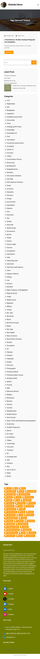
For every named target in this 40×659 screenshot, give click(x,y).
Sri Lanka (10, 434)
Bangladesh (11, 110)
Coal (8, 136)
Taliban (9, 440)
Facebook (11, 604)
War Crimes (30, 536)
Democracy (11, 162)
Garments (10, 215)
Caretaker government (14, 117)
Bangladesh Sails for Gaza (9, 80)
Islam (9, 270)
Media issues (11, 300)
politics (9, 381)
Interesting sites (12, 260)
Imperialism (11, 254)
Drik (17, 500)
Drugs (9, 185)
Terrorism (10, 447)
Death (19, 497)
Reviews (9, 401)
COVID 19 (10, 149)
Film (8, 211)
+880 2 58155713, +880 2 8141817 (16, 633)
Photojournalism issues (15, 375)
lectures (9, 283)
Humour (9, 247)
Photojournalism (12, 372)
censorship (31, 491)
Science (9, 404)
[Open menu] (38, 5)
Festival (32, 503)
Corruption (10, 146)
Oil (8, 349)
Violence (10, 463)
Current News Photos (14, 159)
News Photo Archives (14, 339)
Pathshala (10, 359)
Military (9, 306)
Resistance (10, 398)
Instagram (11, 614)
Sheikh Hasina (12, 414)
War (8, 466)
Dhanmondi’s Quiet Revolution (10, 83)
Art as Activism (7, 78)
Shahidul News (15, 4)
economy (10, 189)
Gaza (20, 506)
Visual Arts (10, 536)
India (8, 257)
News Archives (12, 336)
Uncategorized (12, 457)
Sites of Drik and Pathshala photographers (21, 421)
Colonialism (11, 140)
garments (10, 506)
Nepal (9, 326)
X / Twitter (11, 599)
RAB (8, 388)
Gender (9, 221)
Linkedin (10, 588)
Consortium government (15, 143)
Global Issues (11, 228)
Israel (31, 512)
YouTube (10, 594)
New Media (11, 332)
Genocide (10, 225)
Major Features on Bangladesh (17, 290)
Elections (10, 195)
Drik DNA (10, 179)
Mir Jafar (10, 313)
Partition (10, 355)
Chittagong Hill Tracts (14, 127)
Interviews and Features (15, 267)
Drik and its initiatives (14, 176)
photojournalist (12, 378)
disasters (10, 172)
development (11, 166)
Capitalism (10, 113)
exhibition (21, 503)
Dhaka (9, 500)
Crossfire (10, 153)
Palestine (31, 521)
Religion (9, 394)
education (27, 500)
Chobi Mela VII (12, 133)
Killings (9, 277)
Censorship (11, 120)
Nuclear (9, 342)
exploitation (11, 205)
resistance (27, 530)
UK (8, 453)
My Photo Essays (13, 323)
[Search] (33, 62)
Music (9, 319)
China (9, 123)
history (22, 509)
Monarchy (10, 316)
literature (10, 287)
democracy (29, 497)
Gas (8, 218)
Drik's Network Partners (15, 182)
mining (9, 310)
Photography (11, 368)
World (9, 476)
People (9, 362)
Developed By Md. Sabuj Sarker (20, 655)
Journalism (11, 515)
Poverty (9, 385)
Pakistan (10, 352)
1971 (8, 100)
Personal (10, 365)
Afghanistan (11, 104)
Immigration (11, 251)
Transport (10, 450)
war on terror (11, 470)
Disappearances (12, 169)
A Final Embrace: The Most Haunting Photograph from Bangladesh (19, 41)
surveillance (11, 437)
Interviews (10, 264)
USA (8, 460)
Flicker (10, 609)
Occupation (11, 345)
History (9, 241)
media (9, 296)
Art (16, 488)
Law (8, 280)
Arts (8, 107)
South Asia (10, 424)
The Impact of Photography (10, 75)
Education (10, 192)
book (21, 491)
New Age (10, 329)
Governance (11, 231)
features (9, 208)
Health (9, 238)
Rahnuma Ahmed (13, 391)
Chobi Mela (11, 130)
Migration (10, 303)
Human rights (11, 244)
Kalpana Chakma (12, 274)
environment (11, 202)
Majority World (12, 293)
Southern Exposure (13, 427)
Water (9, 473)
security (9, 408)
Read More (9, 52)
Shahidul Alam (12, 411)
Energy (9, 198)
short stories (11, 417)
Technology (11, 443)
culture (9, 156)
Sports (9, 430)
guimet (9, 234)
